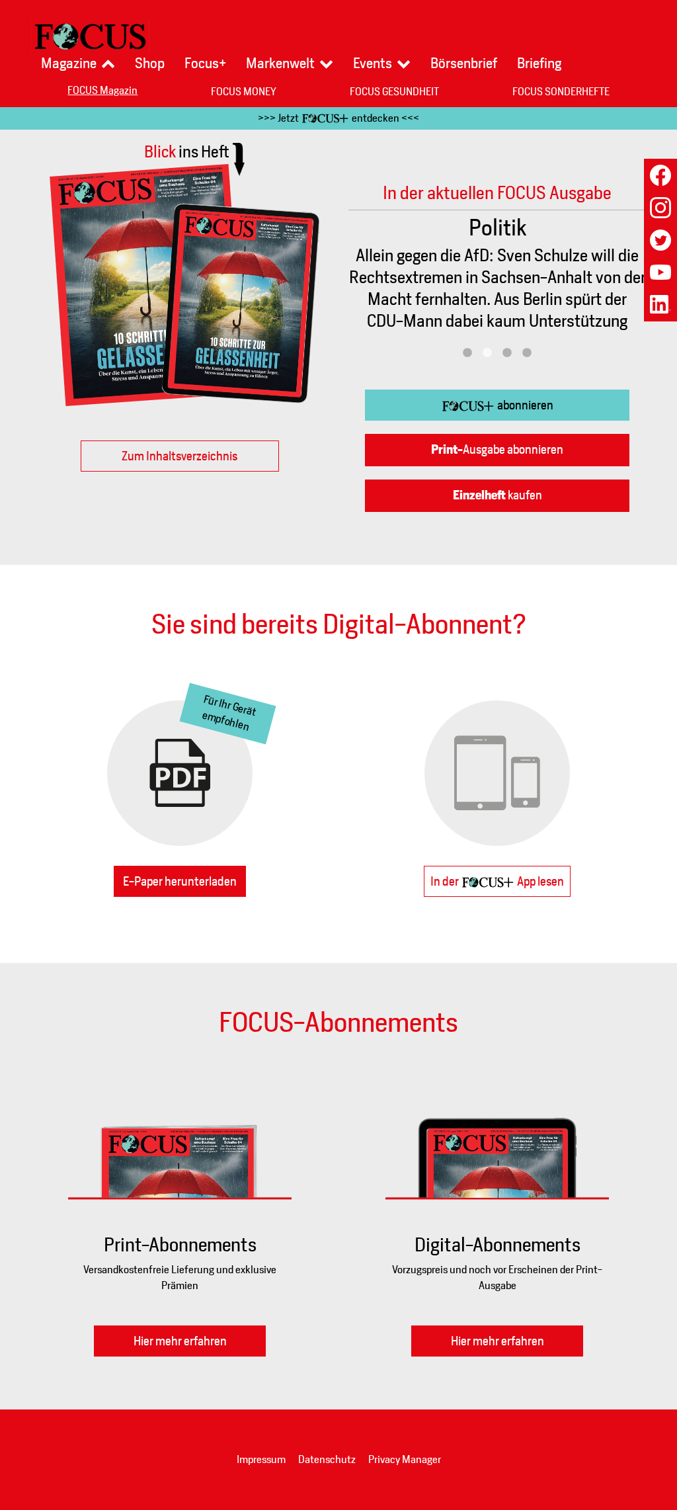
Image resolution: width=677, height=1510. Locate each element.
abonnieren (524, 405)
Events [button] (372, 63)
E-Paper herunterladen (180, 881)
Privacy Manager (404, 1459)
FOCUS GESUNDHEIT (394, 91)
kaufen (497, 495)
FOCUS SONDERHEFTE (561, 91)
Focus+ (205, 63)
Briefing (539, 63)
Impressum (261, 1459)
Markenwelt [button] (280, 63)
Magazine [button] (69, 63)
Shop (150, 63)
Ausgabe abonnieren (497, 449)
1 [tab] (467, 353)
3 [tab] (507, 353)
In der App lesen (497, 881)
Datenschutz (327, 1459)
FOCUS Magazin (102, 90)
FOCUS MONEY (243, 91)
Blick (186, 151)
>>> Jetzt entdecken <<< (338, 118)
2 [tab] (487, 353)
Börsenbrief (463, 63)
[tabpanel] (497, 276)
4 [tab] (527, 353)
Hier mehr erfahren (180, 1341)
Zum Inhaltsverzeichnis (179, 456)
